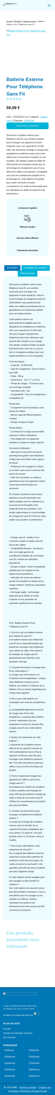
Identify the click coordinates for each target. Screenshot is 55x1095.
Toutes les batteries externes (17, 1033)
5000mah (9, 1050)
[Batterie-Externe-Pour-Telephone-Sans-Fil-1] (27, 50)
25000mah (9, 1063)
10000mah (29, 121)
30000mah (9, 1069)
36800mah (34, 1069)
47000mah (9, 1076)
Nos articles (9, 1037)
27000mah (34, 1063)
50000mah (34, 1076)
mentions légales (27, 1087)
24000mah (34, 1056)
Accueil (7, 1028)
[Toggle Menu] (49, 5)
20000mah (9, 1056)
